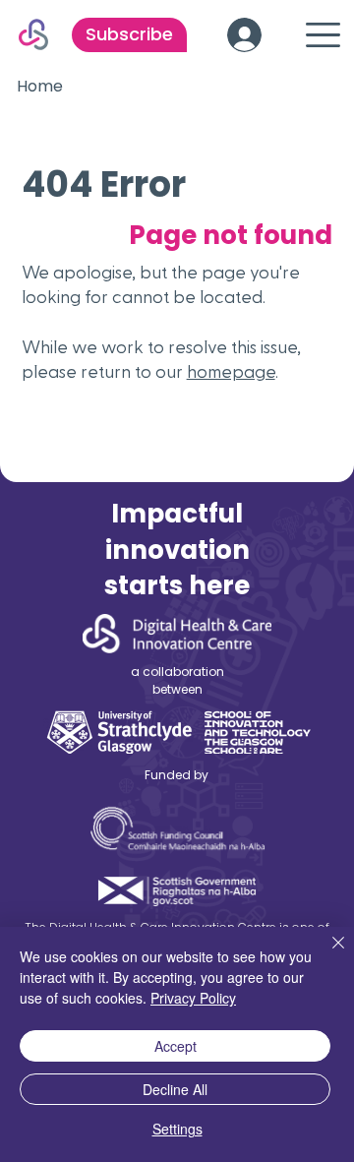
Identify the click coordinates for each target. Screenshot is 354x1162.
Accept (175, 1046)
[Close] (326, 954)
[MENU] (320, 35)
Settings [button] (177, 1128)
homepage (231, 372)
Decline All (175, 1089)
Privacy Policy (193, 998)
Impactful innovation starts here (177, 549)
